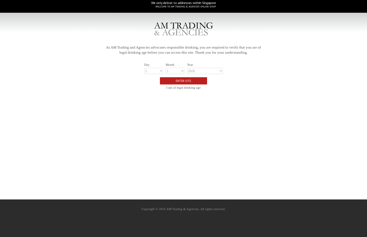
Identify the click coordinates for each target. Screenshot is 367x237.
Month (170, 64)
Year (190, 64)
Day (147, 64)
